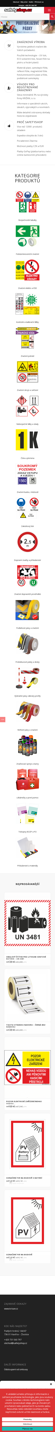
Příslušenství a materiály (27, 865)
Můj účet (24, 2)
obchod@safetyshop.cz (15, 1343)
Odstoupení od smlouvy (16, 1369)
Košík (31, 2)
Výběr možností (18, 962)
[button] (51, 1384)
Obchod (16, 2)
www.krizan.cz (11, 1308)
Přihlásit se (39, 2)
